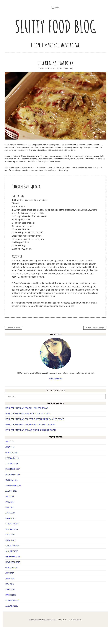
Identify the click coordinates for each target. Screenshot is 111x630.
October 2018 (11, 453)
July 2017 (9, 496)
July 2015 (9, 573)
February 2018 (12, 458)
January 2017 (11, 529)
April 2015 (10, 589)
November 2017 (12, 475)
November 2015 (12, 562)
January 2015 (11, 606)
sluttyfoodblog (65, 68)
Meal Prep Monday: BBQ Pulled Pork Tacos (26, 408)
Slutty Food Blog (55, 26)
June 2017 (9, 502)
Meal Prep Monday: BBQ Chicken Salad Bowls (27, 414)
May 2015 (9, 584)
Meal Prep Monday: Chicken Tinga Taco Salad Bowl (30, 425)
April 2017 (10, 513)
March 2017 (10, 518)
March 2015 (10, 595)
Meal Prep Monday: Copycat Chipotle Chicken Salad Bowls (34, 419)
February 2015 (12, 600)
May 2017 (9, 507)
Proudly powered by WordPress (42, 619)
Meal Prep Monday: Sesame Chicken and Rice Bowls (30, 430)
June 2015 (9, 579)
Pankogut (77, 619)
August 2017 (11, 491)
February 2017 (12, 524)
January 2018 (11, 464)
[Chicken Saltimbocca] (55, 139)
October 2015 (11, 568)
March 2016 (10, 540)
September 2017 (13, 486)
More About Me (55, 378)
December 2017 (12, 469)
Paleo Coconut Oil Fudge (95, 328)
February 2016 (12, 546)
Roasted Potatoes (13, 328)
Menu (56, 8)
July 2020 (9, 442)
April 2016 (10, 535)
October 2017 (11, 480)
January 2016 (11, 551)
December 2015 (12, 557)
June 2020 (9, 447)
